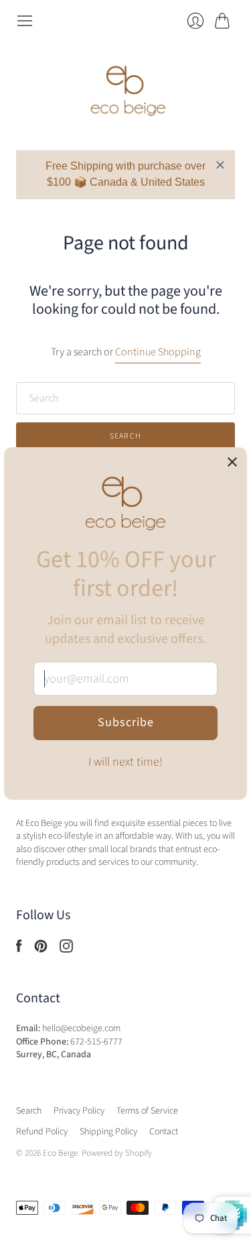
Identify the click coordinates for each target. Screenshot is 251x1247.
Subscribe (126, 722)
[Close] (232, 463)
